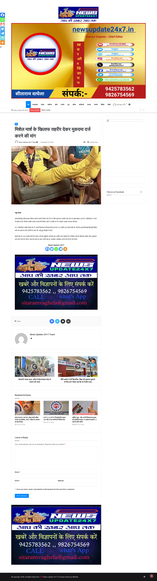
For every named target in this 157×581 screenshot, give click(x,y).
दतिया (74, 104)
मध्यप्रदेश (35, 104)
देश (28, 104)
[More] (65, 249)
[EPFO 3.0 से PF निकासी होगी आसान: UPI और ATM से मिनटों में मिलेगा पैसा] (56, 408)
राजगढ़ (89, 104)
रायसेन (96, 104)
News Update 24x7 (50, 577)
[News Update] (78, 14)
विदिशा (102, 104)
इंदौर (56, 104)
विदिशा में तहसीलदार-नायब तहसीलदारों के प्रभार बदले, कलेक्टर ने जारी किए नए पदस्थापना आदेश (68, 110)
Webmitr (75, 577)
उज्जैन (62, 104)
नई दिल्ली (81, 104)
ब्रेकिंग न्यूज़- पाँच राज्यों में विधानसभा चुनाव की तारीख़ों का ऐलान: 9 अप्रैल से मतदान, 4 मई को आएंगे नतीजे (84, 419)
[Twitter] (52, 249)
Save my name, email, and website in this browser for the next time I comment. (46, 489)
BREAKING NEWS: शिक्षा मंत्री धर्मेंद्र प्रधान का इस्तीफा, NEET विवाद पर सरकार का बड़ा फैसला (27, 419)
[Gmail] (2, 24)
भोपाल (42, 104)
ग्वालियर (49, 104)
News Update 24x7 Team (27, 142)
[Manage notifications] (151, 576)
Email (17, 481)
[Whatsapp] (56, 249)
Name (17, 472)
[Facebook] (47, 249)
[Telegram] (61, 249)
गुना (68, 104)
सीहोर (109, 104)
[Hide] (1, 47)
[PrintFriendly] (2, 38)
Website (61, 481)
